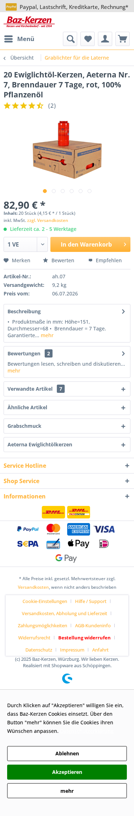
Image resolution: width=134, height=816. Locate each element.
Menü (25, 39)
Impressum (72, 650)
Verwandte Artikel (35, 388)
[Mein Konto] (105, 39)
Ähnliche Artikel (27, 407)
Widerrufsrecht (34, 637)
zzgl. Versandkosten (47, 220)
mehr (46, 335)
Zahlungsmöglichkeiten (42, 625)
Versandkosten (33, 587)
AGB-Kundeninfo (93, 625)
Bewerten (63, 260)
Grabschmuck (24, 425)
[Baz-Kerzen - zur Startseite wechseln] (29, 22)
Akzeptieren (67, 772)
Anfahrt (100, 650)
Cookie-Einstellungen (45, 601)
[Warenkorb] (122, 39)
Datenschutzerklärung (87, 731)
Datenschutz (38, 650)
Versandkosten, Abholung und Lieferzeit (64, 613)
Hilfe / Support (90, 601)
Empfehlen (108, 260)
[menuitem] (19, 39)
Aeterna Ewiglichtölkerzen (40, 444)
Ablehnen (67, 753)
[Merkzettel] (87, 39)
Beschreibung (24, 311)
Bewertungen (24, 353)
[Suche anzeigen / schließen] (70, 39)
